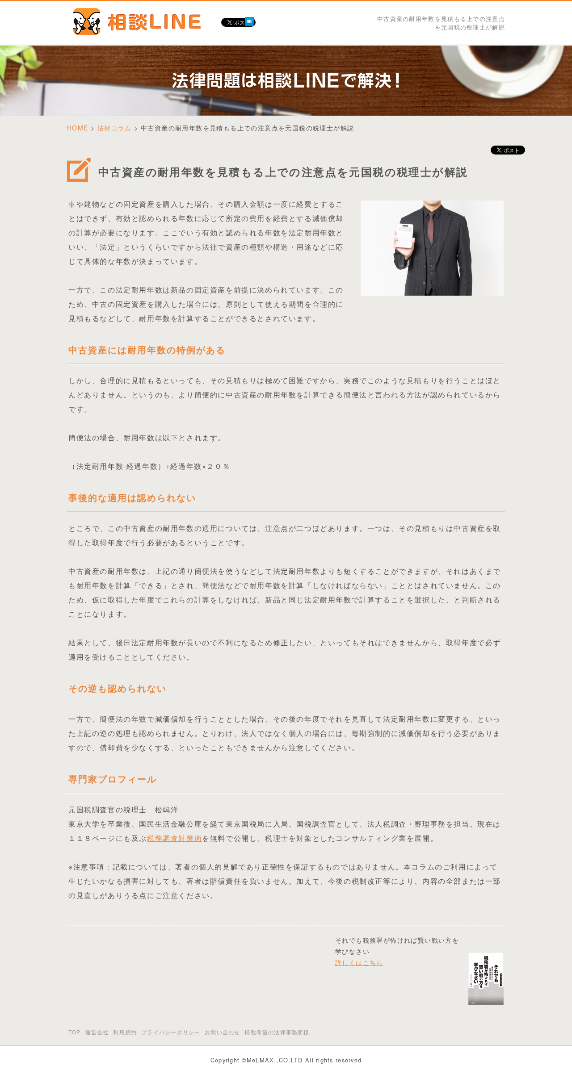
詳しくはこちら (359, 962)
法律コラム (114, 127)
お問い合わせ (222, 1032)
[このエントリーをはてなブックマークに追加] (249, 20)
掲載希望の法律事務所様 (276, 1032)
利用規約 (125, 1032)
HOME (77, 127)
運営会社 (97, 1032)
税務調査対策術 (174, 838)
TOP (74, 1032)
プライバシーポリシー (170, 1032)
